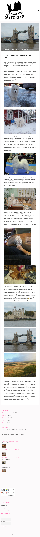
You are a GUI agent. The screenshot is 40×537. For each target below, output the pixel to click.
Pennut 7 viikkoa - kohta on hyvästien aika (10, 449)
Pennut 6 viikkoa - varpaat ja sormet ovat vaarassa (12, 457)
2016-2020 (21, 49)
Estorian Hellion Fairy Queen (7, 412)
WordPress (35, 534)
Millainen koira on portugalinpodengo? (10, 441)
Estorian (24, 49)
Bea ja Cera (37, 407)
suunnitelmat (11, 434)
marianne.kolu (14, 49)
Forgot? (6, 526)
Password (3, 521)
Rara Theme (25, 534)
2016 (18, 49)
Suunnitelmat (4, 417)
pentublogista (21, 434)
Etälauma (4, 422)
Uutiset (27, 49)
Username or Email (5, 517)
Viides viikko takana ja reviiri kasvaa (9, 466)
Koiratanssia (3, 407)
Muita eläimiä (4, 415)
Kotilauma (4, 420)
